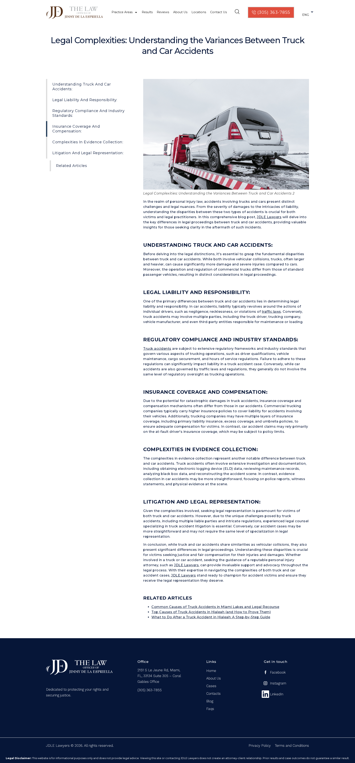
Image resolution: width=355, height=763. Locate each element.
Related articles (71, 165)
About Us (180, 12)
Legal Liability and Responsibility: (84, 100)
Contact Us (218, 12)
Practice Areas (122, 12)
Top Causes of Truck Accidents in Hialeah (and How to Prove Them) (211, 612)
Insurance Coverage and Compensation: (76, 128)
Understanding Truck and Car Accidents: (81, 86)
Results (147, 12)
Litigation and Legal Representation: (87, 153)
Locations (198, 12)
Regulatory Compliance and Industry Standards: (88, 113)
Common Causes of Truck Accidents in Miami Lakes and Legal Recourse (215, 607)
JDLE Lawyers (269, 217)
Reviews (163, 12)
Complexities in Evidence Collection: (87, 142)
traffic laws (271, 312)
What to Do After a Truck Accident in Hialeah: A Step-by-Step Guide (210, 617)
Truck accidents (157, 349)
